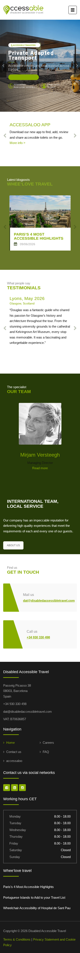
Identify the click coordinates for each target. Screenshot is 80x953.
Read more (40, 468)
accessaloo (14, 761)
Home (10, 742)
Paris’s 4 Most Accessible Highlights (28, 887)
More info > (17, 143)
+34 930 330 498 (38, 637)
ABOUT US (13, 545)
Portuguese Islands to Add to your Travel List (34, 897)
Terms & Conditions (17, 939)
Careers (48, 742)
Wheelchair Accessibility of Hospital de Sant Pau (36, 908)
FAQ (46, 752)
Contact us (13, 752)
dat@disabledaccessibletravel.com (49, 600)
